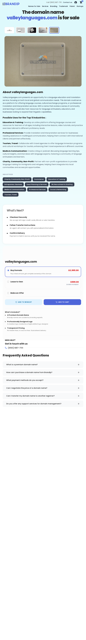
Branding (53, 6)
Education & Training (56, 179)
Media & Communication (14, 189)
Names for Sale (34, 6)
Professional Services (37, 189)
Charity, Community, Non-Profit (17, 179)
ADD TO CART (63, 302)
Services (45, 6)
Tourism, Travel (10, 195)
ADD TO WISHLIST (25, 302)
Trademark (63, 6)
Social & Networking (58, 189)
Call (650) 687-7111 (54, 2)
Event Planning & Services (37, 184)
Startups (80, 6)
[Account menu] (75, 2)
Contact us (67, 2)
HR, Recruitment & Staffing (62, 184)
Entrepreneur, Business (13, 184)
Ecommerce (39, 179)
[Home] (11, 4)
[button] (9, 30)
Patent (72, 6)
